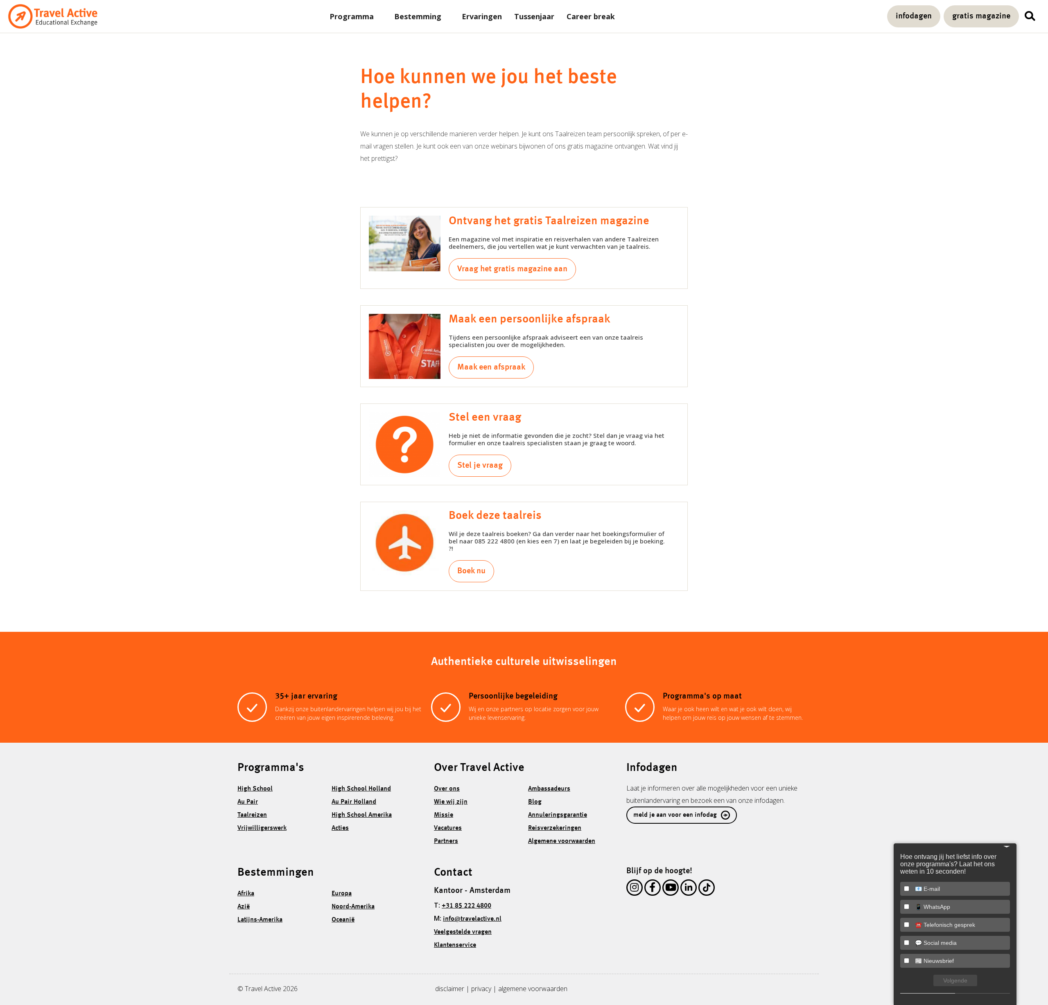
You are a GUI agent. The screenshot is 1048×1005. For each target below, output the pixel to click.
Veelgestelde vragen (463, 932)
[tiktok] (706, 889)
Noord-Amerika (353, 907)
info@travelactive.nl (472, 919)
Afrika (245, 893)
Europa (342, 893)
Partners (446, 841)
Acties (340, 828)
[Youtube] (670, 889)
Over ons (447, 789)
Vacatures (448, 828)
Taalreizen (252, 815)
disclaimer (449, 988)
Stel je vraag (480, 466)
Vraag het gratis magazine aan (512, 269)
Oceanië (343, 920)
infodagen (914, 16)
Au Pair (247, 802)
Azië (243, 907)
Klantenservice (455, 945)
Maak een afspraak (491, 367)
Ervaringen (482, 16)
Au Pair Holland (354, 802)
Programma (352, 16)
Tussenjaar (534, 16)
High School (255, 789)
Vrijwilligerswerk (262, 828)
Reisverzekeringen (554, 828)
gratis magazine (981, 16)
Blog (535, 802)
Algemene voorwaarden (561, 841)
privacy (481, 988)
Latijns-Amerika (259, 920)
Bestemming (417, 16)
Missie (443, 815)
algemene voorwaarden (532, 988)
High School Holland (361, 789)
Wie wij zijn (451, 802)
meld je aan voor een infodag (675, 815)
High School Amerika (362, 815)
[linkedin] (688, 889)
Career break (591, 16)
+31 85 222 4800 (466, 906)
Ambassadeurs (549, 789)
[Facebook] (652, 889)
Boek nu (471, 571)
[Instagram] (634, 889)
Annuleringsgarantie (557, 815)
